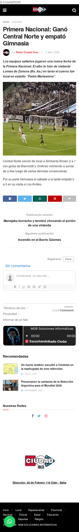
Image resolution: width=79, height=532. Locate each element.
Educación (53, 514)
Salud (37, 514)
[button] (9, 521)
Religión (39, 519)
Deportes (17, 21)
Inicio (6, 510)
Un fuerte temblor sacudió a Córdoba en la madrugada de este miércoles (47, 367)
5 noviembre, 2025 (33, 390)
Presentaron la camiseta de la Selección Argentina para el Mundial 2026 (47, 383)
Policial (23, 514)
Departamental (36, 510)
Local (18, 510)
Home (6, 21)
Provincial (56, 510)
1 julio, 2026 (29, 373)
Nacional (7, 514)
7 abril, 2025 (52, 52)
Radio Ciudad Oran (27, 52)
